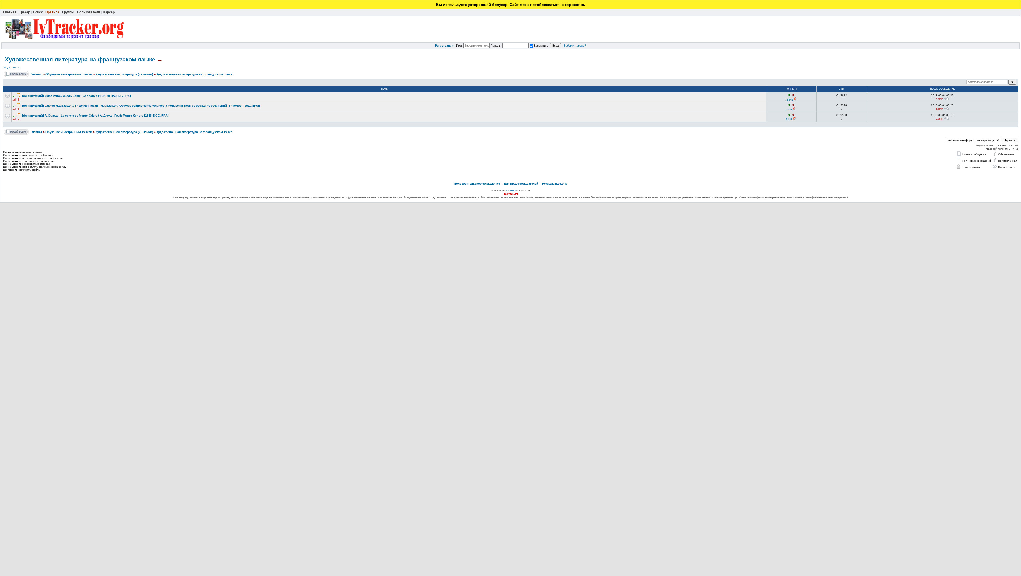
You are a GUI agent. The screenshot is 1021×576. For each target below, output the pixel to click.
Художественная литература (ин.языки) (124, 74)
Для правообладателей (521, 183)
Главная (36, 74)
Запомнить (541, 45)
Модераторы (12, 67)
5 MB (789, 109)
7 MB (789, 119)
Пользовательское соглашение (477, 183)
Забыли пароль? (575, 45)
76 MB (789, 99)
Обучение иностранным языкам (68, 74)
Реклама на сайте (554, 183)
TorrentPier (510, 190)
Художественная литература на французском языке (80, 59)
